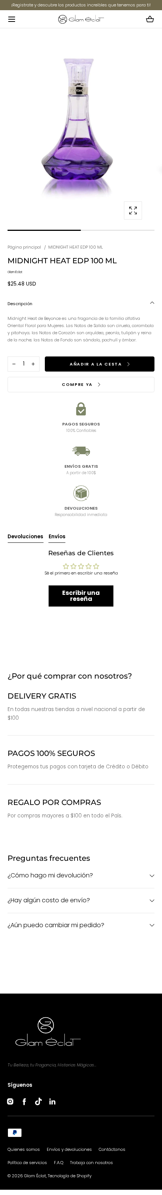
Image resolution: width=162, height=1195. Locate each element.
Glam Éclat (35, 1176)
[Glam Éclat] (81, 19)
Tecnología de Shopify (70, 1176)
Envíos (57, 536)
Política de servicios (27, 1163)
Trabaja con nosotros (91, 1163)
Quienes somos (24, 1149)
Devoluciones (25, 536)
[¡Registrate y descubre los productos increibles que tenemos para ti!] (81, 5)
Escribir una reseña (81, 595)
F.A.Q (58, 1163)
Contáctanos (112, 1149)
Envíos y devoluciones (69, 1149)
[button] (11, 19)
